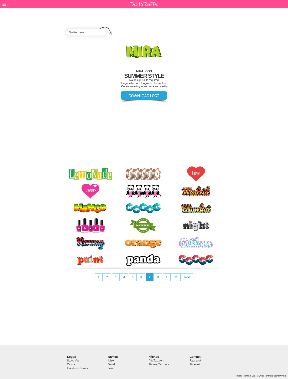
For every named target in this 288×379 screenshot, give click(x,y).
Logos (71, 356)
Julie (111, 368)
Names (113, 356)
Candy (71, 364)
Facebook (195, 360)
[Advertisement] (145, 16)
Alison (111, 360)
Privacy (239, 375)
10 (175, 277)
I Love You (73, 360)
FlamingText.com (159, 364)
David (111, 364)
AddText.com (156, 360)
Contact (195, 356)
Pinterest (195, 364)
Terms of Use (249, 375)
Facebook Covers (77, 368)
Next (187, 277)
